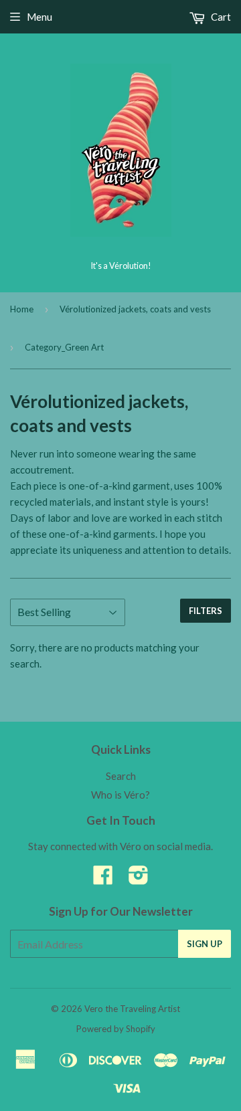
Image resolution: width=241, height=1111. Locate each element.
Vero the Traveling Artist (132, 1008)
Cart (220, 17)
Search (121, 776)
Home (21, 309)
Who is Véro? (120, 795)
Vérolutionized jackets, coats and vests (135, 309)
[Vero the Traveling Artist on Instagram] (139, 879)
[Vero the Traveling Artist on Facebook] (103, 879)
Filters (205, 610)
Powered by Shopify (115, 1028)
